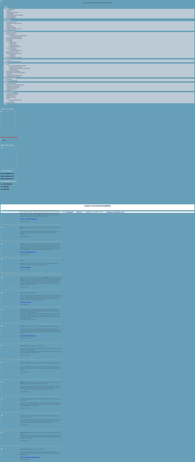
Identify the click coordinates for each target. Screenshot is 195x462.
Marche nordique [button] (11, 34)
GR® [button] (8, 64)
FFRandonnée (69, 212)
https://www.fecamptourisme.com (28, 252)
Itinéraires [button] (6, 62)
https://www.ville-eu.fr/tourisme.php (28, 218)
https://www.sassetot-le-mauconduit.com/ (29, 457)
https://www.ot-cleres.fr (25, 302)
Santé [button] (8, 98)
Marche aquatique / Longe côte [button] (14, 53)
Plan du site (79, 212)
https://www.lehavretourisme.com (28, 335)
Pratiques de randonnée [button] (9, 31)
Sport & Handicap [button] (11, 47)
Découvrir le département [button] (10, 78)
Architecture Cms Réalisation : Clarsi (115, 212)
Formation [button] (6, 82)
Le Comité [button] (6, 8)
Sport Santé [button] (9, 41)
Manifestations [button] (7, 58)
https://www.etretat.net (25, 267)
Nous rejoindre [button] (7, 20)
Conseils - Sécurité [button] (8, 91)
